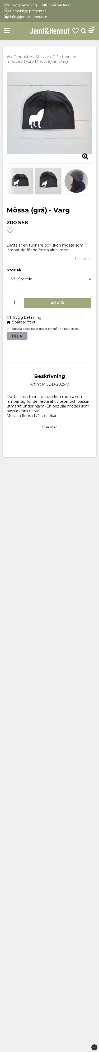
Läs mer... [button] (83, 258)
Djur (27, 61)
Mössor (42, 56)
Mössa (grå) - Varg (51, 61)
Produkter (22, 56)
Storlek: (14, 270)
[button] (75, 30)
